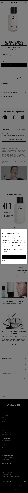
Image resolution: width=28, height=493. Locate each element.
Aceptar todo (14, 256)
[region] (14, 246)
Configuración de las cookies (9, 261)
